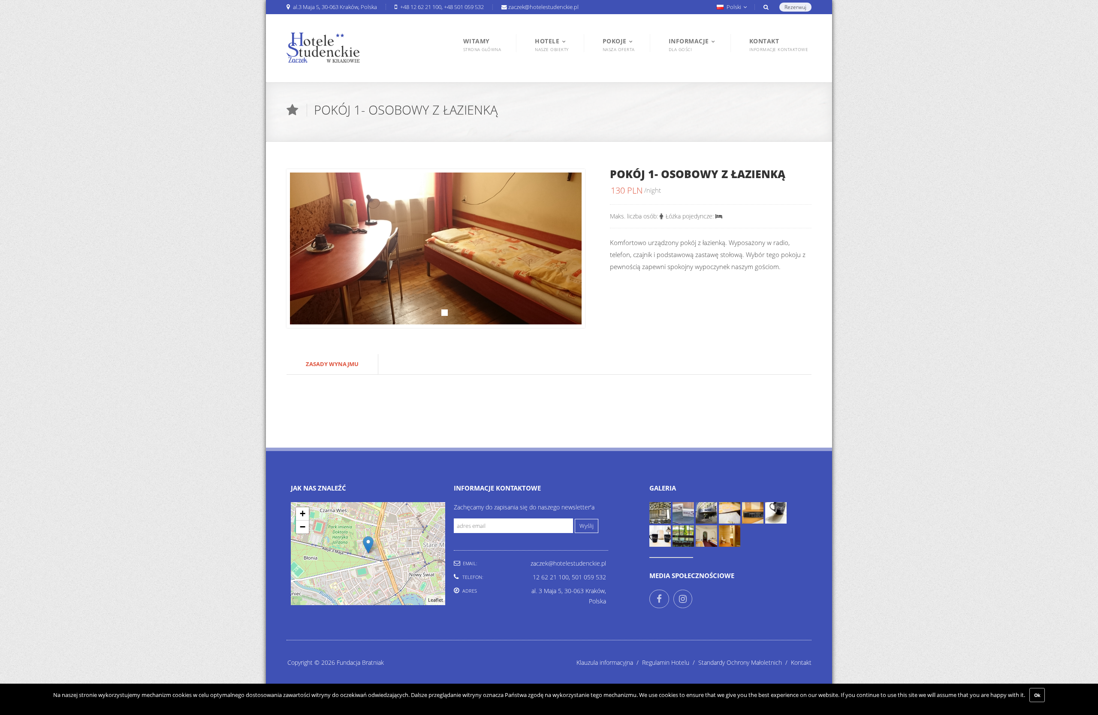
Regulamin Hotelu (670, 662)
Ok (1037, 695)
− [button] (302, 526)
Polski (733, 7)
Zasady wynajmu (332, 364)
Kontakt (801, 662)
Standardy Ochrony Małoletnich (744, 662)
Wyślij (586, 526)
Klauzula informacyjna (609, 662)
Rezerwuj (795, 7)
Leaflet (435, 600)
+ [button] (302, 513)
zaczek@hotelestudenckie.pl (543, 7)
